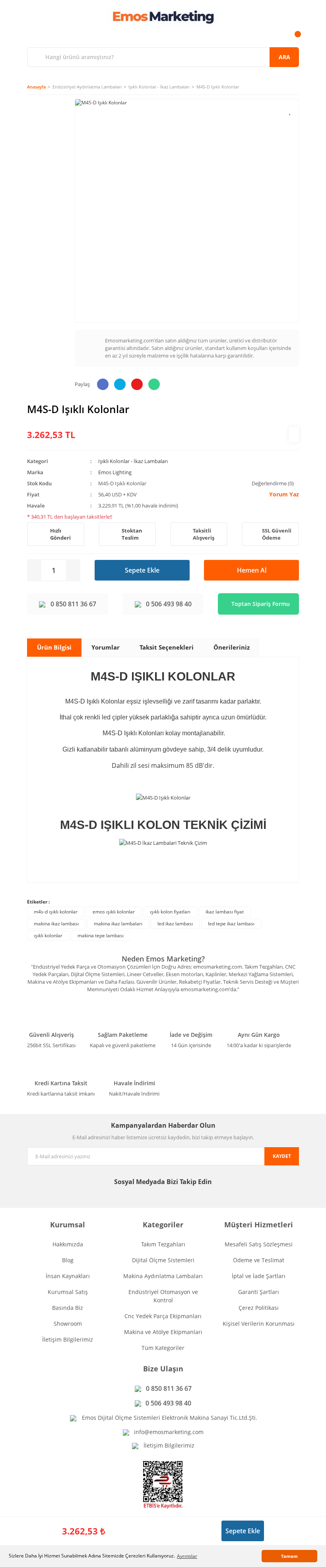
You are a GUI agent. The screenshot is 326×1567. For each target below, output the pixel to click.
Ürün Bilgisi (54, 647)
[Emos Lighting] (294, 434)
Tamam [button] (289, 1556)
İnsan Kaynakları (68, 1276)
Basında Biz (67, 1307)
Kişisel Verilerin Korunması (259, 1323)
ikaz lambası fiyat (225, 911)
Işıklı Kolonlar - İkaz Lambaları (133, 461)
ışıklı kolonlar (48, 935)
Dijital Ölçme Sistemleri (163, 1260)
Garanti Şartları (258, 1292)
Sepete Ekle (142, 570)
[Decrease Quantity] (34, 570)
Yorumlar (105, 647)
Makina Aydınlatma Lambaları (163, 1276)
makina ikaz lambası (56, 923)
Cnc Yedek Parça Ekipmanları (163, 1316)
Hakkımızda (67, 1244)
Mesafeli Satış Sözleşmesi (259, 1244)
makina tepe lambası (101, 935)
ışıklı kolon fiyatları (170, 911)
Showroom (68, 1323)
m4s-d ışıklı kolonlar (56, 911)
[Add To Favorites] (290, 111)
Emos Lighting (115, 472)
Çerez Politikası (259, 1307)
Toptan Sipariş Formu (260, 604)
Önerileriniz (231, 647)
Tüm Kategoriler (163, 1348)
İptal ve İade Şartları (258, 1276)
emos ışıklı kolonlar (114, 911)
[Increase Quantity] (73, 570)
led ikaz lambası (175, 923)
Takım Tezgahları (163, 1244)
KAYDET (282, 1156)
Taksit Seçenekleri (167, 647)
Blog (68, 1260)
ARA (284, 57)
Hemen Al (251, 570)
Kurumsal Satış (68, 1292)
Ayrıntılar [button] (187, 1556)
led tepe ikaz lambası (231, 923)
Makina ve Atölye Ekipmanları (163, 1332)
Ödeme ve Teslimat (258, 1260)
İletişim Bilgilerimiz (67, 1339)
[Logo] (163, 16)
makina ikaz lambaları (118, 923)
